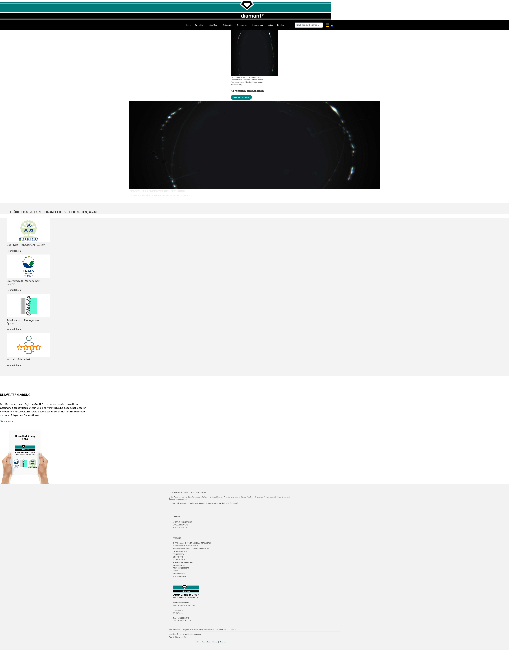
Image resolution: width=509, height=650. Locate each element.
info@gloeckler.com (206, 630)
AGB (197, 642)
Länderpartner (257, 25)
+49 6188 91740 (229, 630)
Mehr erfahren (7, 421)
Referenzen (242, 25)
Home (188, 25)
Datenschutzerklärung (209, 642)
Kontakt (270, 25)
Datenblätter (228, 25)
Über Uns (213, 25)
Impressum (224, 642)
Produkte (199, 25)
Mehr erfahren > (15, 251)
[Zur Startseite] (10, 25)
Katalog (280, 25)
